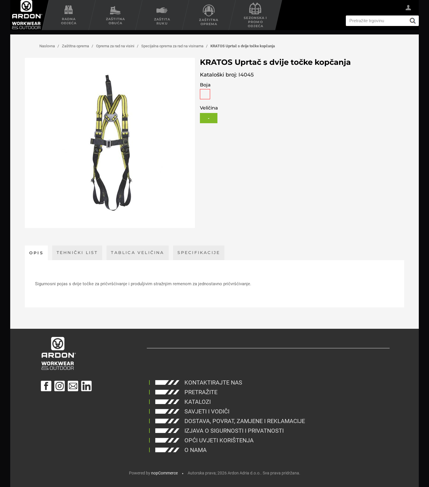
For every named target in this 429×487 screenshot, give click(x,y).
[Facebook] (46, 386)
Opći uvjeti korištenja (219, 440)
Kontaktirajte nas (213, 382)
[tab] (36, 253)
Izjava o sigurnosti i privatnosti (234, 430)
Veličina (209, 108)
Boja (205, 85)
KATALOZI (197, 401)
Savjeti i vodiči (206, 411)
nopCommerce (164, 473)
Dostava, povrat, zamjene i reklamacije (244, 421)
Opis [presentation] (36, 252)
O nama (195, 450)
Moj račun (408, 8)
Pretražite (200, 392)
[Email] (73, 386)
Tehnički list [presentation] (77, 252)
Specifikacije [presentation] (198, 252)
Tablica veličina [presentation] (137, 252)
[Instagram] (59, 386)
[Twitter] (86, 386)
